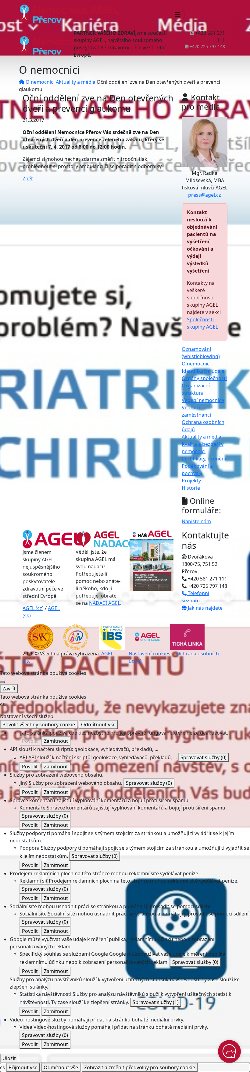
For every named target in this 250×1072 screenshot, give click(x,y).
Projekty (191, 480)
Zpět (28, 178)
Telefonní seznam (195, 597)
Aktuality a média (75, 82)
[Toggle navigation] (177, 14)
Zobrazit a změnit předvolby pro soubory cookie (139, 1067)
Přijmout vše (23, 1067)
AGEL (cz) (33, 608)
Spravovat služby (203, 757)
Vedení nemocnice (203, 400)
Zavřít (9, 688)
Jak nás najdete (205, 608)
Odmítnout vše (98, 724)
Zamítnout (56, 741)
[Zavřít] (2, 682)
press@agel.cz (204, 195)
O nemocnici (40, 82)
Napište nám (196, 521)
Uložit (9, 1058)
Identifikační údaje (203, 371)
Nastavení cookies (149, 653)
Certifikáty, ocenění (204, 458)
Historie (191, 488)
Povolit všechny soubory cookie (38, 724)
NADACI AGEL (104, 603)
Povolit (30, 741)
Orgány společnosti (204, 378)
